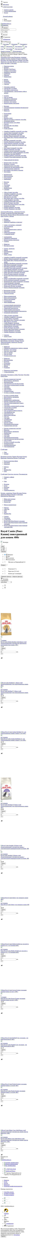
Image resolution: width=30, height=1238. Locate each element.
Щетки (6, 366)
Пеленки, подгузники (10, 102)
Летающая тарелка (9, 121)
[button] (4, 34)
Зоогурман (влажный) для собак (13, 148)
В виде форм (7, 113)
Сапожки (6, 189)
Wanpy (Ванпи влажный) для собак (14, 143)
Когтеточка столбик (9, 290)
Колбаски (6, 228)
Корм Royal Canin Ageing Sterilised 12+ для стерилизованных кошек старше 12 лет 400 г (13, 739)
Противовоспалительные (11, 424)
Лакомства (10, 458)
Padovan (6, 467)
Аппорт (6, 115)
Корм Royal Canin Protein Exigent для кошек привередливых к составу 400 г (13, 1091)
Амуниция (4, 57)
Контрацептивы (8, 382)
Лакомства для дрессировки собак (13, 167)
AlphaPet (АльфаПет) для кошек (13, 317)
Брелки (6, 79)
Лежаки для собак (23, 60)
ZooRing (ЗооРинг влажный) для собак (15, 155)
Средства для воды (13, 474)
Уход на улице (8, 354)
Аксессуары (10, 57)
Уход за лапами (8, 97)
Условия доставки (9, 1193)
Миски (14, 214)
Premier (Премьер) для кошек (12, 330)
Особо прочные (8, 128)
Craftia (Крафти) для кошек (11, 323)
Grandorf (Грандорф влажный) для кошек (15, 268)
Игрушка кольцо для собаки (12, 122)
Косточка (6, 127)
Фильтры (6, 484)
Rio (5, 468)
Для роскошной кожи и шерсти (13, 229)
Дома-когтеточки (9, 293)
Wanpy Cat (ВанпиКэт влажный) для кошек (16, 278)
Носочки (6, 182)
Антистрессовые (9, 409)
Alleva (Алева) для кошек (11, 315)
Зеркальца (7, 464)
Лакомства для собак (6, 62)
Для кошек (4, 374)
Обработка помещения (10, 98)
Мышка (6, 253)
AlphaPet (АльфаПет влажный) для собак (15, 131)
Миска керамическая (10, 296)
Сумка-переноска (9, 372)
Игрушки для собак (6, 60)
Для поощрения (8, 226)
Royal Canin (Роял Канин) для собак (14, 204)
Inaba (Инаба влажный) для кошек (13, 269)
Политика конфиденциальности (13, 1186)
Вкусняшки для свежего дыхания (13, 170)
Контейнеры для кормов (7, 341)
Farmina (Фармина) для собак (12, 209)
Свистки (6, 84)
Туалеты (6, 95)
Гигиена (22, 211)
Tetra (5, 452)
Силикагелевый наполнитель (12, 305)
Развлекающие (8, 251)
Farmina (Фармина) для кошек (12, 332)
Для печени (7, 388)
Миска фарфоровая (9, 302)
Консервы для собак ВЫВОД (12, 154)
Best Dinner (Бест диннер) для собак (14, 198)
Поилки (22, 341)
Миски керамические (10, 505)
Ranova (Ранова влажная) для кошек (14, 287)
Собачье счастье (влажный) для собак (14, 151)
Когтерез (6, 106)
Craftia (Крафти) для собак (11, 200)
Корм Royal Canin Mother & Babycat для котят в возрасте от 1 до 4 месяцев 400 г (14, 951)
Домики (14, 456)
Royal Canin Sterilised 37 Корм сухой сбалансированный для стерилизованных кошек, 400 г (14, 806)
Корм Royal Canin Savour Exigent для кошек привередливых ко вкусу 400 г (13, 999)
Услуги (6, 1183)
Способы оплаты (9, 1192)
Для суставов (8, 389)
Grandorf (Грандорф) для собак (12, 201)
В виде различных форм (11, 461)
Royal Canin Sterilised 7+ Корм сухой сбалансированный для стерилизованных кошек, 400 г (14, 692)
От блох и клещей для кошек (12, 392)
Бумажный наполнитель (11, 312)
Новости (6, 1180)
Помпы (6, 488)
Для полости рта (8, 413)
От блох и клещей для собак (12, 442)
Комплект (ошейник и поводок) (13, 222)
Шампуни (7, 346)
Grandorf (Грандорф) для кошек (13, 324)
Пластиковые (8, 177)
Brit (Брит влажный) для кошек (13, 266)
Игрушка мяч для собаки (11, 125)
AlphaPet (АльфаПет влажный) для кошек (16, 257)
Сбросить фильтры (17, 576)
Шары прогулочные (9, 499)
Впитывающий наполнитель (12, 306)
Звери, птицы (8, 254)
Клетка (24, 493)
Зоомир (6, 453)
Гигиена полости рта (10, 100)
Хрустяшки (7, 171)
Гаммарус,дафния (9, 477)
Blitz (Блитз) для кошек (10, 321)
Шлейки (6, 67)
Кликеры (6, 81)
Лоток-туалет (8, 336)
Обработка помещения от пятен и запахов (16, 348)
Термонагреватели (9, 490)
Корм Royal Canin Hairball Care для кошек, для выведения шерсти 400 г (14, 1045)
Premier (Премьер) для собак (12, 207)
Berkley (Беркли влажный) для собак (14, 136)
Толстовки (7, 185)
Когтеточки (4, 214)
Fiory (5, 471)
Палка (6, 116)
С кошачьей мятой (9, 234)
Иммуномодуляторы (10, 415)
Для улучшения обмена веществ (13, 410)
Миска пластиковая (9, 299)
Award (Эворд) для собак (11, 195)
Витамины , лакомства (13, 211)
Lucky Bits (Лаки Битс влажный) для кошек (16, 271)
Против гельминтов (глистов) (12, 379)
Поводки (6, 75)
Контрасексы (7, 398)
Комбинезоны (8, 188)
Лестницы (7, 462)
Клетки (25, 456)
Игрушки (15, 213)
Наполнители (21, 214)
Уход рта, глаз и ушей (10, 351)
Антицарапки (8, 237)
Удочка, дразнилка (9, 248)
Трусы (6, 183)
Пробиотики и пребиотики (11, 400)
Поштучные (4, 376)
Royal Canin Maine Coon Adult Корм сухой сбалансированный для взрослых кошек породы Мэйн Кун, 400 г (14, 1140)
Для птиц (20, 374)
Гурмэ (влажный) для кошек (12, 283)
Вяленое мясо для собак (11, 162)
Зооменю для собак (9, 206)
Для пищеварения (9, 446)
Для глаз (6, 416)
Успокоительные (8, 391)
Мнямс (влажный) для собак (12, 149)
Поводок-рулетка (9, 66)
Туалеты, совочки (9, 216)
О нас (5, 1181)
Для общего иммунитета (11, 90)
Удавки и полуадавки (10, 70)
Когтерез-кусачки (9, 245)
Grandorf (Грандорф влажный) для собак (15, 157)
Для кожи (6, 386)
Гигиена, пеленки (11, 58)
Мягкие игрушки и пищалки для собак (15, 119)
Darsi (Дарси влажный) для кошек (13, 284)
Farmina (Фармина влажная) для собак (15, 142)
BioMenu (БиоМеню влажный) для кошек (16, 263)
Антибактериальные (10, 445)
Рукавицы (7, 367)
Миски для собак (17, 62)
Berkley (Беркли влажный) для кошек (14, 259)
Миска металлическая (10, 297)
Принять (3, 1236)
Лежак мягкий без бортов (11, 160)
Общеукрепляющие (9, 232)
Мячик (6, 250)
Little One (6, 509)
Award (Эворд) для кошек (11, 318)
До (1, 549)
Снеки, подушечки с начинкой (12, 225)
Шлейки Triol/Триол (9, 69)
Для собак (26, 374)
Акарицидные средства (10, 425)
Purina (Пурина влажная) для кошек (14, 274)
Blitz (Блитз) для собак (10, 197)
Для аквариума (23, 474)
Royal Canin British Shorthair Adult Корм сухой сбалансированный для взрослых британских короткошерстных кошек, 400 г (13, 643)
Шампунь (7, 110)
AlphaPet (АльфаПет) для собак (13, 194)
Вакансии (7, 1184)
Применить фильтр (6, 576)
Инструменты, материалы (11, 380)
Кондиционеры (8, 360)
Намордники (7, 76)
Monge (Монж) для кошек (11, 326)
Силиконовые (8, 301)
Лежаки (10, 214)
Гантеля (6, 124)
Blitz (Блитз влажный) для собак (13, 134)
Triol (5, 512)
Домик (14, 493)
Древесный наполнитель (11, 308)
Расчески (6, 109)
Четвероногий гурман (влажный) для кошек (16, 281)
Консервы (15, 60)
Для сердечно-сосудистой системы (14, 383)
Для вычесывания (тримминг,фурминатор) (16, 107)
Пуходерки (7, 363)
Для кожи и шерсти (9, 87)
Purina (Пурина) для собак (11, 203)
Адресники (7, 82)
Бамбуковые (7, 179)
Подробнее (17, 1234)
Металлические (8, 176)
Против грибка (8, 422)
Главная (6, 516)
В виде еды (7, 502)
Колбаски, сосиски (9, 164)
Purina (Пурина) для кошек (11, 327)
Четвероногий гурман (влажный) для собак (16, 152)
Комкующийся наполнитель (12, 309)
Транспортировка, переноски (9, 342)
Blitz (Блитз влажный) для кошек (13, 265)
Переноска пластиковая (10, 370)
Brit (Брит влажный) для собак (12, 140)
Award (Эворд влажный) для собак (14, 133)
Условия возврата (9, 1195)
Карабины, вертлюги (10, 72)
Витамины (4, 339)
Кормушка (4, 458)
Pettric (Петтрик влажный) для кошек (14, 272)
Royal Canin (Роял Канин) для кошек (14, 329)
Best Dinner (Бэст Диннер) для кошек (14, 320)
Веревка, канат (8, 118)
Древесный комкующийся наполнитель (15, 311)
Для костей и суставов (10, 88)
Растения (6, 487)
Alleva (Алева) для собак (11, 192)
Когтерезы (7, 364)
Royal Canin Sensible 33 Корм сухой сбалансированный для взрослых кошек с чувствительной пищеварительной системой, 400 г (15, 858)
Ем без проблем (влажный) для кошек (14, 280)
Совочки (6, 335)
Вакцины (6, 430)
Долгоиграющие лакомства (12, 168)
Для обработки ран (9, 412)
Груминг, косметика (21, 58)
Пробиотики (7, 433)
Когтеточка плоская (9, 292)
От (1, 548)
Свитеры (6, 186)
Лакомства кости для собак (11, 165)
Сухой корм (13, 63)
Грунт (5, 485)
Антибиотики (8, 419)
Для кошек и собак (12, 374)
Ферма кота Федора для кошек (12, 286)
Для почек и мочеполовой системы (14, 385)
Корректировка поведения (11, 103)
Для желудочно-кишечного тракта (13, 403)
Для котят (7, 231)
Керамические (8, 174)
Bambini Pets (7, 470)
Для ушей (7, 418)
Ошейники (7, 73)
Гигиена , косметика (6, 493)
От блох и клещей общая (11, 395)
